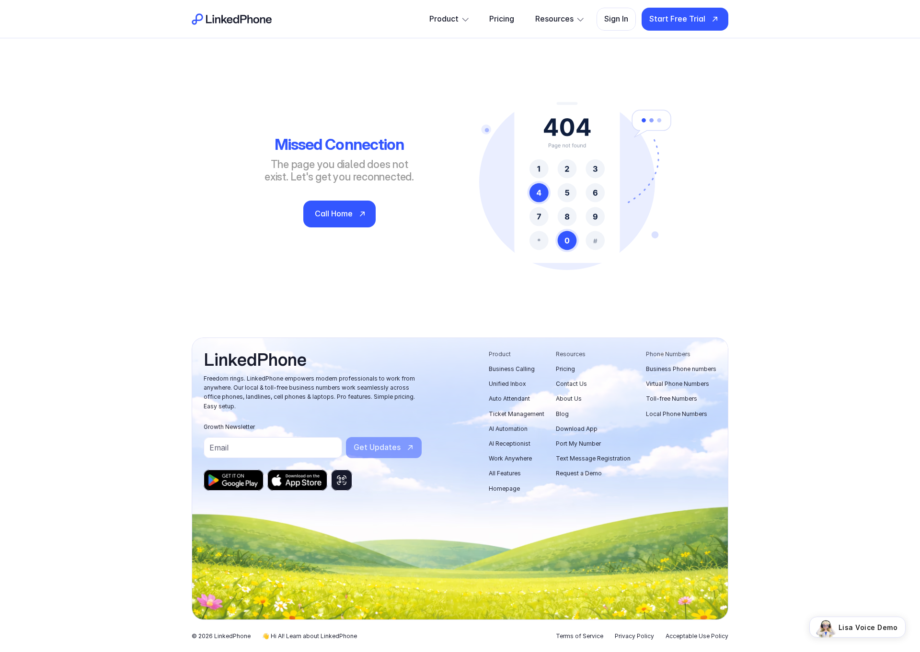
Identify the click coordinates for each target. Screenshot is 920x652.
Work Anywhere (510, 458)
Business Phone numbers (681, 368)
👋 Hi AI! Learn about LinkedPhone (309, 636)
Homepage (504, 488)
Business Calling (512, 368)
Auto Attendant (509, 398)
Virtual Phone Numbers (677, 383)
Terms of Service (579, 636)
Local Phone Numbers (676, 413)
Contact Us (571, 383)
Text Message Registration (593, 458)
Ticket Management (516, 413)
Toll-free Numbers (671, 398)
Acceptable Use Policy (697, 636)
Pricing (565, 368)
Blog (562, 413)
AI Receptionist (509, 443)
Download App (577, 428)
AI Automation (508, 428)
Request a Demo (579, 473)
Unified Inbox (507, 383)
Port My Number (578, 443)
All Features (505, 473)
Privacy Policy (634, 636)
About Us (569, 398)
